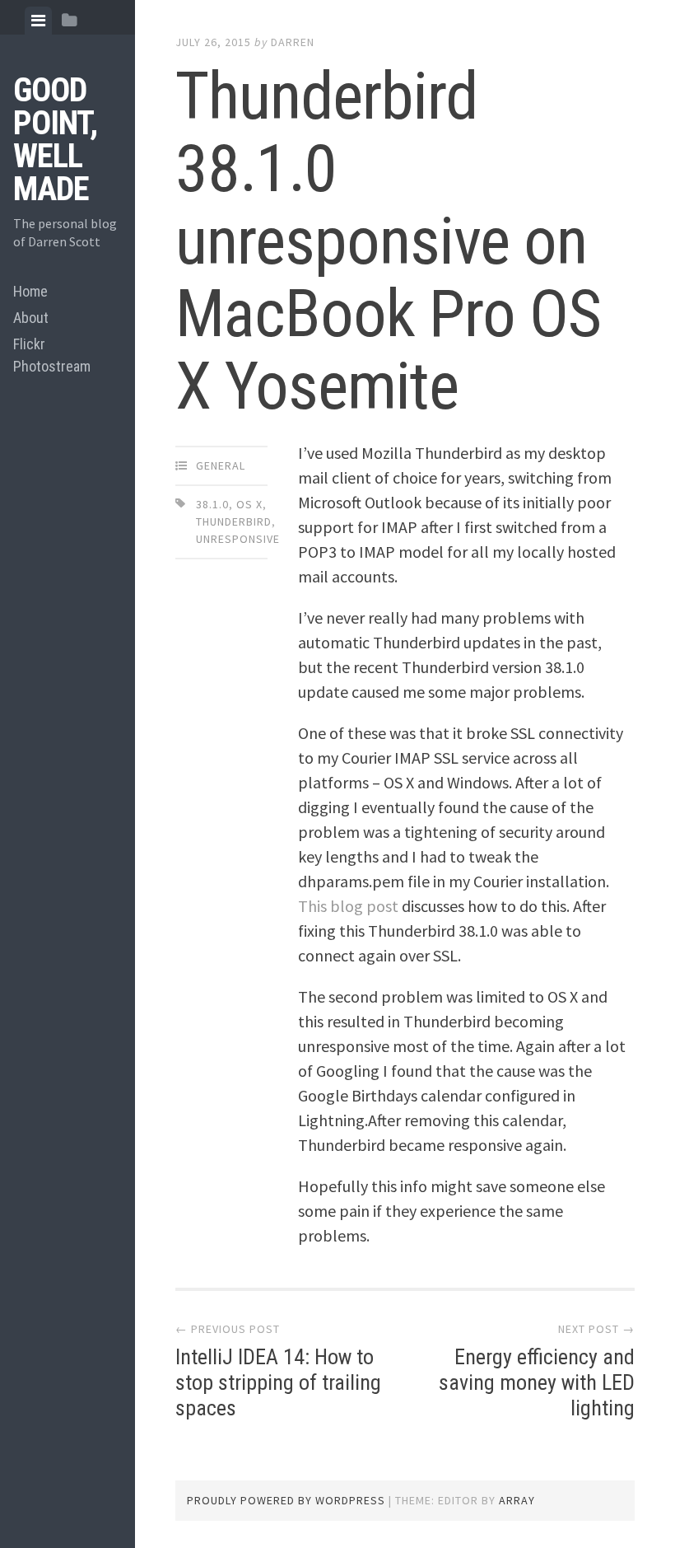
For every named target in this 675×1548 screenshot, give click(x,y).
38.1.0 (212, 504)
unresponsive (238, 538)
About (31, 317)
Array (517, 1500)
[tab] (38, 21)
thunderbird (234, 521)
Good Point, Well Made (55, 139)
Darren (292, 42)
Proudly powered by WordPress (286, 1500)
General (220, 465)
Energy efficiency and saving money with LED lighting (537, 1382)
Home (30, 291)
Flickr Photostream (52, 355)
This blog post (348, 906)
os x (249, 504)
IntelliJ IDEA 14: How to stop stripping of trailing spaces (278, 1382)
